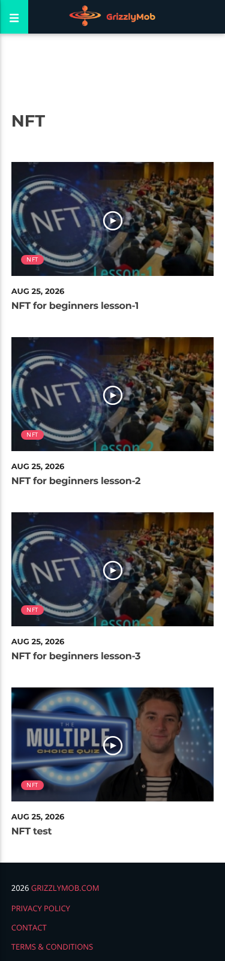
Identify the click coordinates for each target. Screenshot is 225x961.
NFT (32, 259)
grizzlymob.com (65, 887)
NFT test (31, 831)
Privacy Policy (40, 908)
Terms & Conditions (52, 946)
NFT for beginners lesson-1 (75, 306)
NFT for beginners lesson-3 (75, 656)
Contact (29, 927)
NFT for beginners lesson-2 (75, 481)
